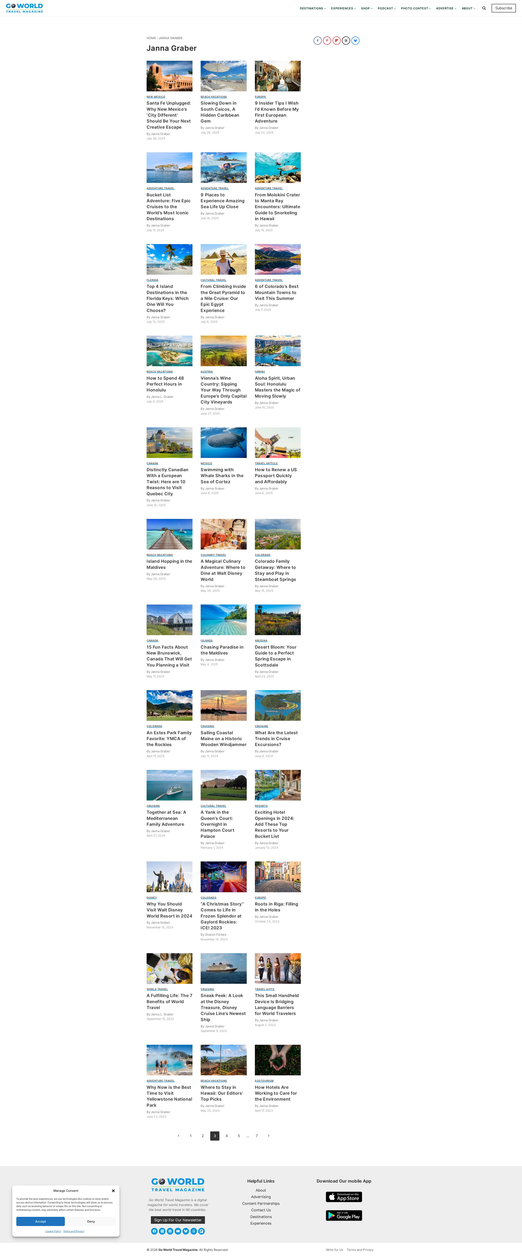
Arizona (261, 640)
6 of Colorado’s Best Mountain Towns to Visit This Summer (277, 292)
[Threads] (193, 1231)
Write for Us (334, 1250)
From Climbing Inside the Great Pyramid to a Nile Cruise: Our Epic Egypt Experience (223, 298)
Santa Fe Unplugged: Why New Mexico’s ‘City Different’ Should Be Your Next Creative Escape (169, 115)
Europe (260, 96)
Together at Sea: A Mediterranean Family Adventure (166, 818)
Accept (40, 1221)
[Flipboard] (201, 1231)
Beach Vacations (214, 96)
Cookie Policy (53, 1231)
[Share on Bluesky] (355, 40)
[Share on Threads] (346, 40)
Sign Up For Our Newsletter (178, 1220)
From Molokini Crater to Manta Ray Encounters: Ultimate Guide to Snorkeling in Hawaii (277, 206)
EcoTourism (264, 1080)
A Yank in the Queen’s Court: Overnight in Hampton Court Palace (217, 824)
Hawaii (260, 371)
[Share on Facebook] (318, 40)
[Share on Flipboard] (337, 40)
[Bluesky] (185, 1231)
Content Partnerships (261, 1203)
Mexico (206, 463)
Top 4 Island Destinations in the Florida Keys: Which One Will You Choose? (168, 298)
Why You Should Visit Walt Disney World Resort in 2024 (169, 910)
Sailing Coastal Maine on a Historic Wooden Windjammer (224, 738)
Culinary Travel (213, 554)
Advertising (261, 1197)
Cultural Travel (213, 280)
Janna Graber (170, 38)
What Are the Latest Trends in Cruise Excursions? (276, 738)
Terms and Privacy (73, 1231)
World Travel (157, 989)
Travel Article (266, 463)
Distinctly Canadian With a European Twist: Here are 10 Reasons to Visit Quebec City (168, 481)
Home (151, 38)
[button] (113, 1191)
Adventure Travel (161, 188)
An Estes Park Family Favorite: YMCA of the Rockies (169, 738)
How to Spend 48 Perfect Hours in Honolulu (165, 384)
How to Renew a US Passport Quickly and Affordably (276, 475)
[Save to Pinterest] (327, 40)
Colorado (263, 554)
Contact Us (261, 1210)
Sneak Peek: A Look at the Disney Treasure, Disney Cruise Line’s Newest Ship (223, 1007)
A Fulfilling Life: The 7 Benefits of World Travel (169, 1001)
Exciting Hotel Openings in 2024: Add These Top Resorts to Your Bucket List (274, 824)
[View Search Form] (484, 8)
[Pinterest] (170, 1231)
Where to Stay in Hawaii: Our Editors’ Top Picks (222, 1093)
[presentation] (169, 76)
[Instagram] (162, 1231)
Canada (152, 463)
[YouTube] (178, 1231)
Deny (91, 1221)
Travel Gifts (264, 989)
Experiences (260, 1223)
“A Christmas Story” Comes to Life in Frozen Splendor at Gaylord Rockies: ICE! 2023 (222, 916)
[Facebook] (154, 1231)
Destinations (261, 1217)
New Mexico (156, 96)
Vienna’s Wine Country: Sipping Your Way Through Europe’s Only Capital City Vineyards (224, 390)
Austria (207, 371)
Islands (206, 640)
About (261, 1190)
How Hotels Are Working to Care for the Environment (276, 1093)
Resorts (261, 805)
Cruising (207, 726)
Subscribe (503, 8)
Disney (152, 897)
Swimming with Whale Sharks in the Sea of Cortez (222, 475)
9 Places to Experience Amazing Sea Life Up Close (222, 200)
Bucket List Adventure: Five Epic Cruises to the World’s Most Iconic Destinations (169, 206)
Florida (152, 280)
